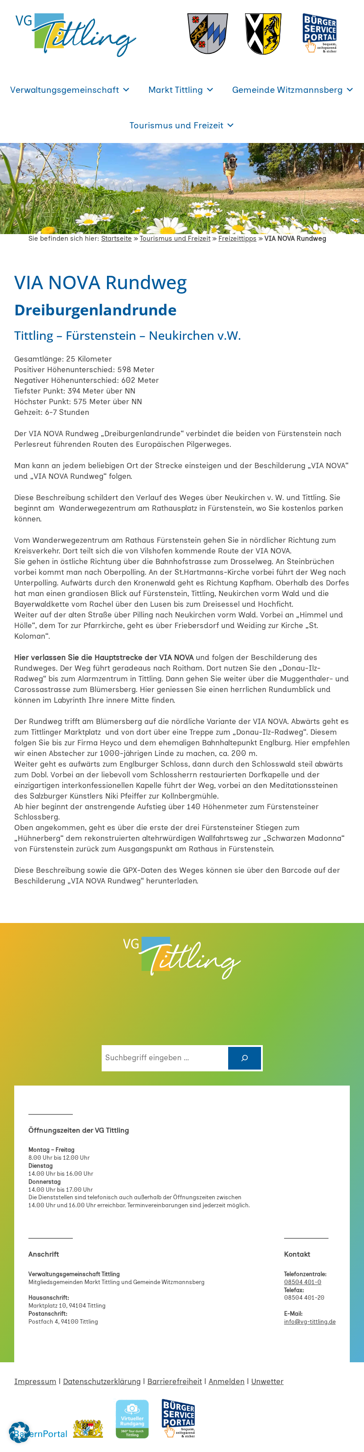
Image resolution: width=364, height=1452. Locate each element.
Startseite (116, 239)
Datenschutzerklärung (102, 1381)
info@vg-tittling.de (310, 1321)
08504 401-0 (302, 1282)
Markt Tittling (175, 89)
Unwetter (267, 1381)
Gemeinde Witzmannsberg (287, 89)
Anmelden (227, 1381)
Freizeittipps (237, 239)
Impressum (35, 1381)
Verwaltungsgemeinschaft (64, 89)
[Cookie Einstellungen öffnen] (19, 1440)
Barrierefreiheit (174, 1381)
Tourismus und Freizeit (176, 125)
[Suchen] (244, 1058)
